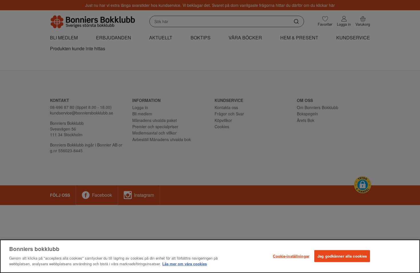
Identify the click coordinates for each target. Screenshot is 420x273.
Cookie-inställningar (291, 255)
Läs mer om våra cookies (184, 263)
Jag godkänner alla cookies (342, 255)
